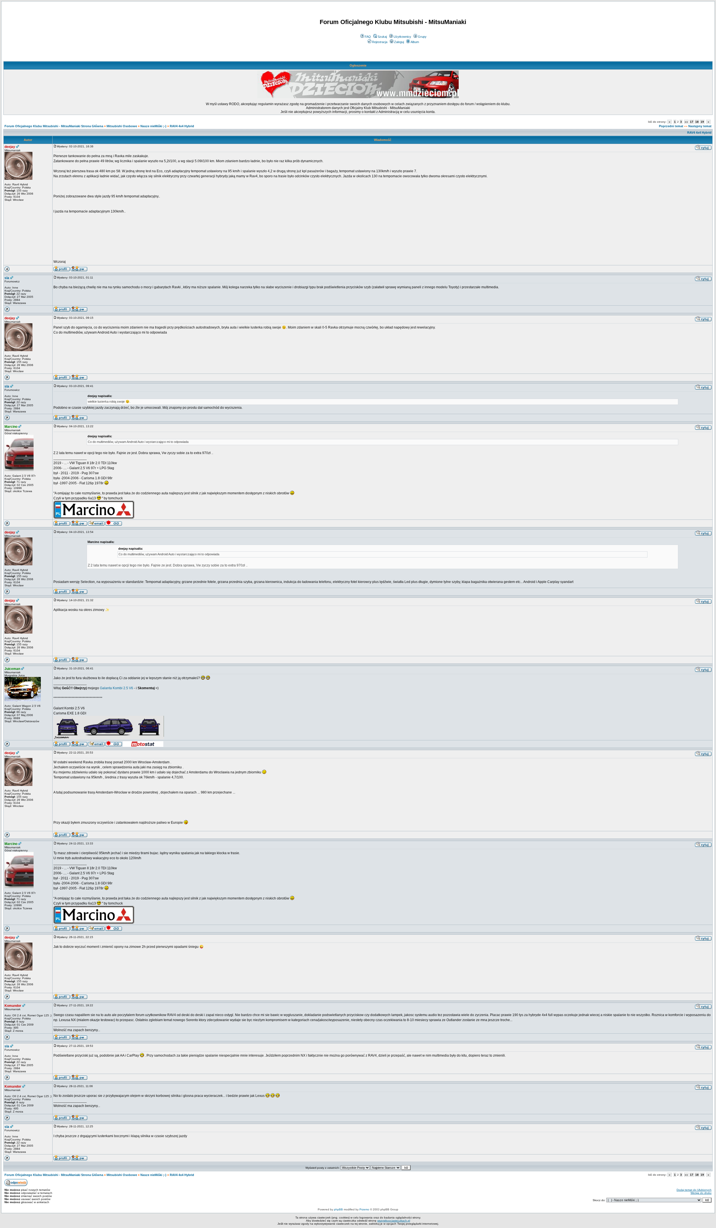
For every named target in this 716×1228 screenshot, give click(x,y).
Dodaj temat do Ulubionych (694, 1189)
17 (691, 121)
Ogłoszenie (358, 65)
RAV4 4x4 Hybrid (182, 126)
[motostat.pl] (143, 745)
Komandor (12, 1006)
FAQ (368, 36)
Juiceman (12, 669)
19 (702, 121)
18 (697, 121)
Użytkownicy (402, 36)
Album (415, 42)
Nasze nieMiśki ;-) (153, 126)
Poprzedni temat (671, 126)
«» (686, 121)
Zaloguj (399, 42)
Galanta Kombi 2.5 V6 (116, 688)
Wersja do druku (701, 1192)
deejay (9, 147)
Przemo (364, 1209)
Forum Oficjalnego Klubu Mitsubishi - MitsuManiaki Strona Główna (53, 126)
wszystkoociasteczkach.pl (393, 1220)
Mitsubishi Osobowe (122, 126)
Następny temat (700, 126)
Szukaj (382, 36)
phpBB (338, 1209)
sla (6, 278)
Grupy (422, 36)
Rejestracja (379, 42)
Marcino (10, 427)
